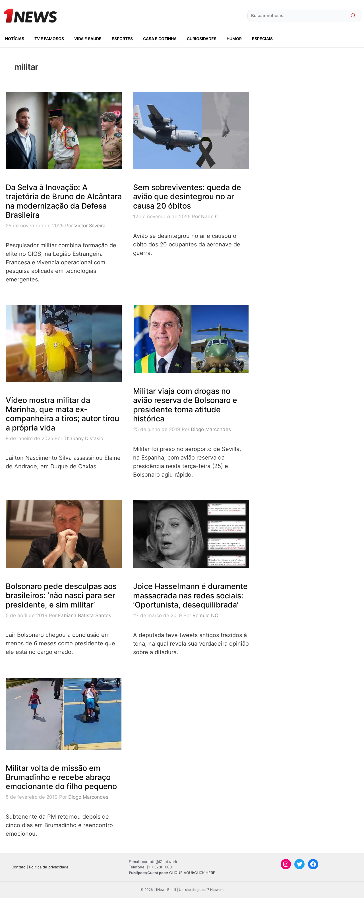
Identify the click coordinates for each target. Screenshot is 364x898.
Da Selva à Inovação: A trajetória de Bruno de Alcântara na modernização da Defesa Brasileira (64, 201)
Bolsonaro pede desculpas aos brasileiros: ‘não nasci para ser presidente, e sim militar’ (61, 595)
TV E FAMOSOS (49, 38)
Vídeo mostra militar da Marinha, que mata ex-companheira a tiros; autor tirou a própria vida (62, 414)
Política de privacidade (49, 867)
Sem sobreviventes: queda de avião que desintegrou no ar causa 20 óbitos (187, 197)
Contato (18, 867)
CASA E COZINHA (160, 38)
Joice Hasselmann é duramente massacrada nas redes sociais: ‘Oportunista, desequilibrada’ (190, 595)
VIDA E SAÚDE (88, 38)
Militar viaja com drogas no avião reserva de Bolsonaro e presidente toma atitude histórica (185, 404)
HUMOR (234, 38)
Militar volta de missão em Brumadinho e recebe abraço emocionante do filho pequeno (61, 777)
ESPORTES (122, 38)
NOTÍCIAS (14, 38)
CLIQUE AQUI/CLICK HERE (192, 872)
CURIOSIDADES (201, 38)
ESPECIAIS (262, 38)
